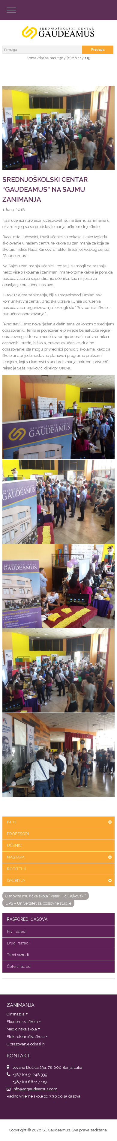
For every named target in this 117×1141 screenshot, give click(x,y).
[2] (58, 502)
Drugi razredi (18, 943)
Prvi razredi (16, 931)
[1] (58, 417)
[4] (58, 670)
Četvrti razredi (19, 966)
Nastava (16, 857)
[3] (58, 586)
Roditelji (16, 869)
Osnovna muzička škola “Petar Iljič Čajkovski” (45, 896)
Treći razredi (18, 955)
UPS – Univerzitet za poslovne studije (38, 903)
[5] (58, 755)
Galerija (16, 880)
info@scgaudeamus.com (35, 1089)
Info (11, 822)
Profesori (18, 833)
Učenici (14, 845)
